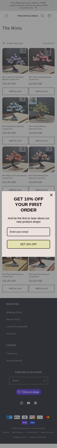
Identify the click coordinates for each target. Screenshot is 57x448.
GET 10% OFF (28, 244)
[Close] (51, 195)
